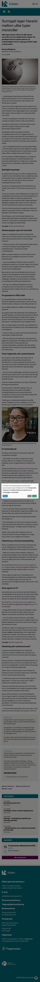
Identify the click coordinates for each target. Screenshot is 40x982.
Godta (34, 496)
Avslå (29, 496)
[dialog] (20, 491)
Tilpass (5, 496)
